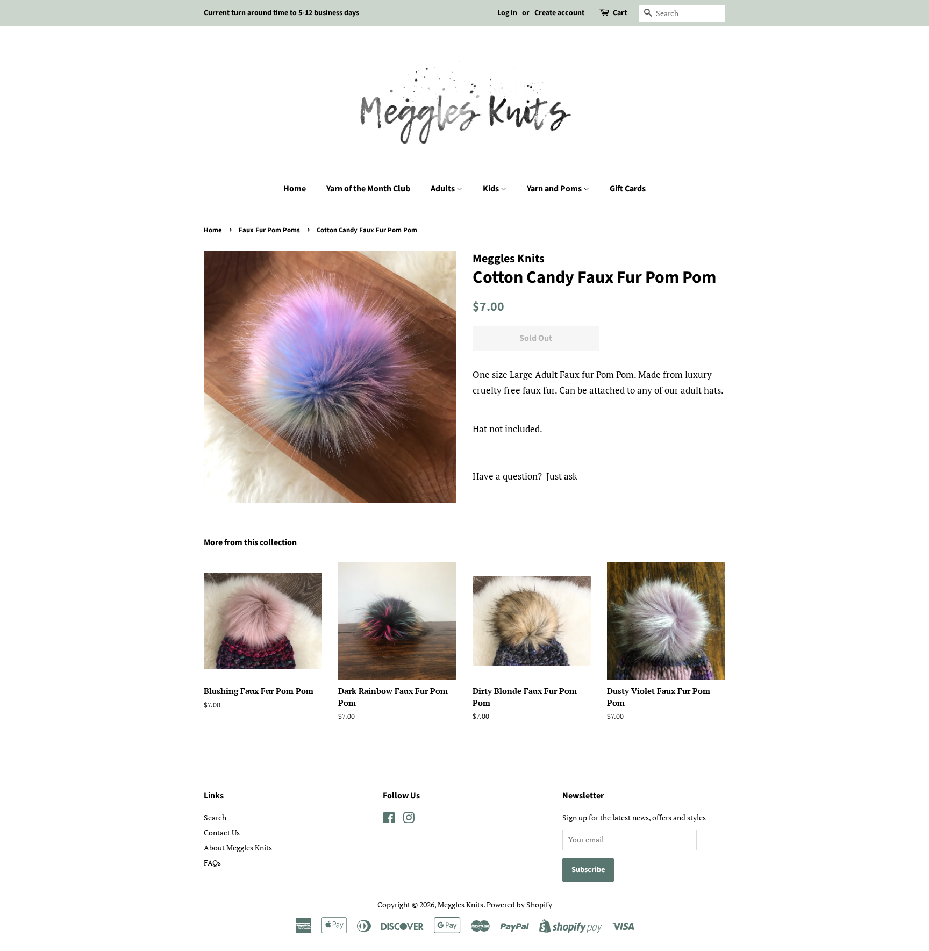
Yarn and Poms (555, 189)
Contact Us (222, 832)
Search (215, 817)
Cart (620, 13)
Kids (492, 189)
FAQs (212, 862)
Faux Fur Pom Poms (269, 230)
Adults (443, 189)
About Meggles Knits (238, 847)
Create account (559, 13)
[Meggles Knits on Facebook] (389, 819)
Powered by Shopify (519, 904)
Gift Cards (628, 189)
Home (294, 189)
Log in (507, 13)
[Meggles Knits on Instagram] (409, 819)
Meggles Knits (460, 904)
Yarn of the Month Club (368, 189)
